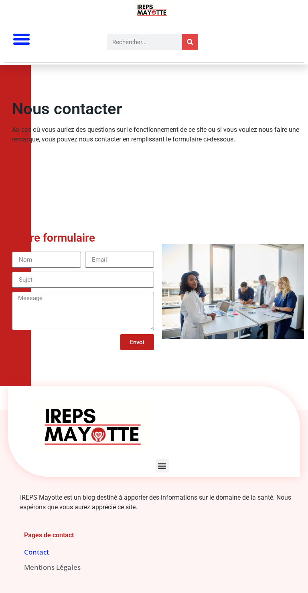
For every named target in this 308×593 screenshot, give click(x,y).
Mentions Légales (52, 567)
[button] (21, 39)
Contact (36, 552)
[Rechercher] (190, 42)
